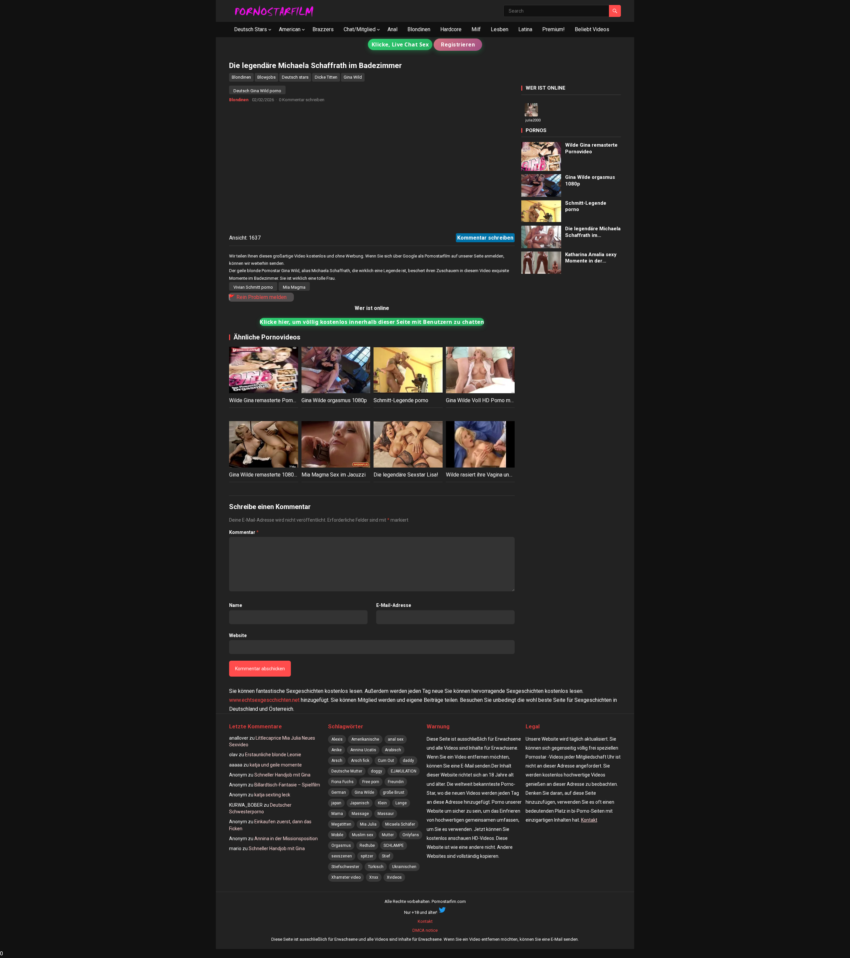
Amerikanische (365, 739)
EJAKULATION (403, 771)
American (289, 29)
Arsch (336, 760)
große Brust (393, 792)
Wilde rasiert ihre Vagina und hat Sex (488, 475)
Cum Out (386, 760)
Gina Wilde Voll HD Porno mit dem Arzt (491, 400)
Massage (360, 813)
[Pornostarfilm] (277, 11)
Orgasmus (341, 845)
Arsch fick (360, 760)
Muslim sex (362, 835)
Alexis (337, 739)
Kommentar (244, 532)
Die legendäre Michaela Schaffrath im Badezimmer (593, 232)
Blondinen (418, 29)
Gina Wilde (364, 792)
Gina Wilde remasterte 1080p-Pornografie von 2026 (289, 475)
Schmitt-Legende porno (401, 400)
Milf (476, 29)
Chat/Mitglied (360, 29)
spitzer (367, 856)
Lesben (499, 29)
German (338, 792)
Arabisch (393, 750)
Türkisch (375, 866)
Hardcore (451, 29)
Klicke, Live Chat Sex (400, 44)
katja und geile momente (276, 765)
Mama (337, 813)
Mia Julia (368, 824)
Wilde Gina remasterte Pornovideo (269, 400)
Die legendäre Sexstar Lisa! (406, 475)
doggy (376, 771)
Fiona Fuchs (342, 781)
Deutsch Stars (250, 29)
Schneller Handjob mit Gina (282, 774)
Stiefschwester (345, 866)
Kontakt (589, 820)
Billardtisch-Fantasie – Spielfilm (287, 784)
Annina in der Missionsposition (286, 838)
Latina (525, 29)
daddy (408, 760)
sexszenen (341, 856)
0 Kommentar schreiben (301, 99)
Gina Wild (353, 77)
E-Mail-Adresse (393, 605)
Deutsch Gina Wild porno (257, 90)
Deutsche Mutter (346, 771)
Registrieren (458, 44)
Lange (401, 803)
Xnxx (373, 877)
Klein (382, 803)
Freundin (396, 781)
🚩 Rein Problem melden (257, 297)
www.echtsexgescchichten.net (264, 700)
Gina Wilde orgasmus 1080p (334, 400)
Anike (336, 750)
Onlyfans (410, 835)
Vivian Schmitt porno (253, 287)
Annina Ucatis (363, 750)
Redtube (367, 845)
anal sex (395, 739)
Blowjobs (266, 77)
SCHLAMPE (393, 845)
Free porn (370, 781)
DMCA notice (425, 930)
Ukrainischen (404, 866)
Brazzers (323, 29)
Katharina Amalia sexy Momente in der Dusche (591, 258)
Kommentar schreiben (485, 238)
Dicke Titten (326, 77)
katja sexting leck (272, 794)
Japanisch (359, 803)
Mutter (388, 835)
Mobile (337, 835)
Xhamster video (346, 877)
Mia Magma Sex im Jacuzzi (333, 475)
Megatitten (341, 824)
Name (235, 605)
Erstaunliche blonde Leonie (273, 754)
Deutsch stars (295, 77)
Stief (386, 856)
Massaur (386, 813)
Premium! (553, 29)
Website (238, 635)
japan (336, 803)
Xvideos (394, 877)
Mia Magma (294, 287)
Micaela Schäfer (400, 824)
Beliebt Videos (592, 29)
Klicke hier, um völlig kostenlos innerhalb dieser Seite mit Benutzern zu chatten (372, 322)
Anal (392, 29)
